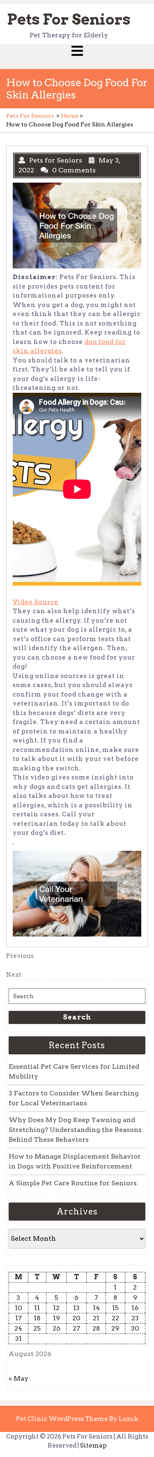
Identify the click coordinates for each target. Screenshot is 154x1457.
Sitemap (93, 1445)
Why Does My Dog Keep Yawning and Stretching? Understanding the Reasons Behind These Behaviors (75, 1129)
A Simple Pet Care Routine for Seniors (73, 1183)
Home (69, 115)
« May (18, 1378)
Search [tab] (77, 1017)
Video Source (35, 602)
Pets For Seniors (69, 19)
